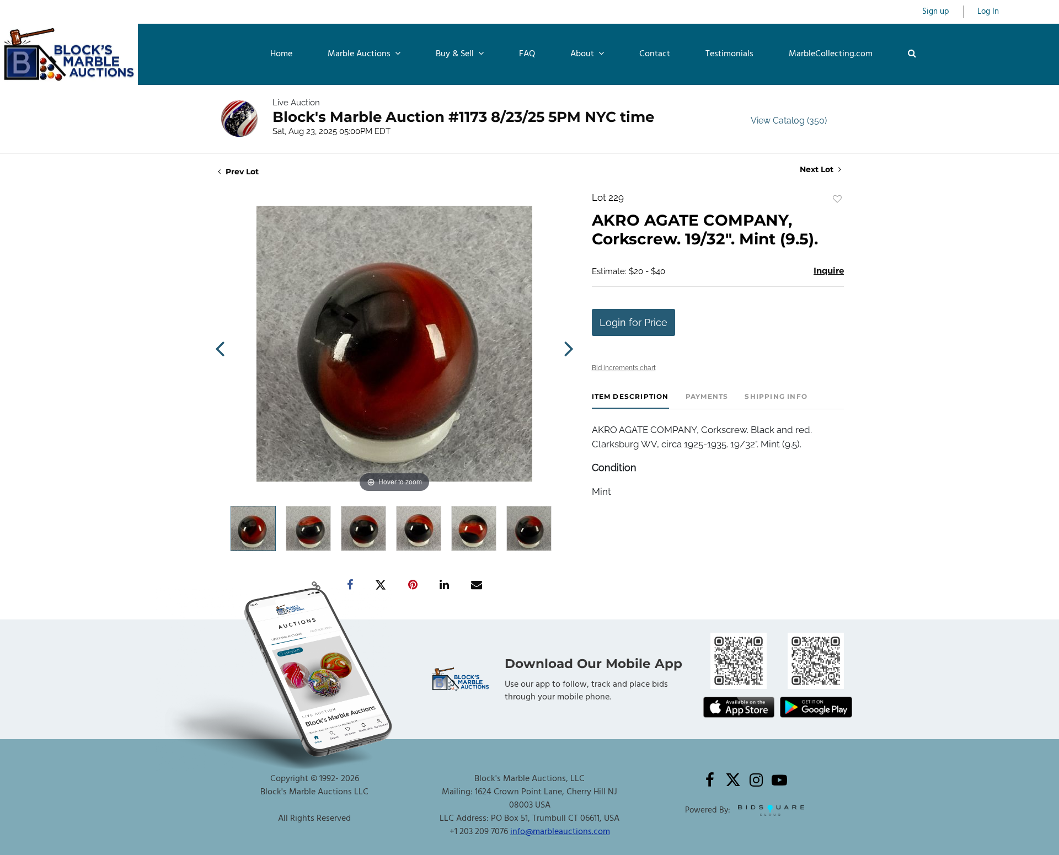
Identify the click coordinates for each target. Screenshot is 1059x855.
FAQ (527, 54)
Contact (654, 54)
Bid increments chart (624, 368)
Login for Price (633, 322)
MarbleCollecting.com (831, 54)
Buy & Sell (456, 54)
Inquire (829, 270)
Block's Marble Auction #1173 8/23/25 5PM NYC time (463, 117)
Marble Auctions (360, 54)
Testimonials (729, 54)
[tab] (630, 401)
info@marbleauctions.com (560, 832)
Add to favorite (837, 199)
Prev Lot (241, 172)
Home (281, 54)
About (583, 54)
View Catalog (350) (789, 120)
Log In (988, 12)
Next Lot (818, 169)
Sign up (935, 12)
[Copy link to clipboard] (316, 585)
